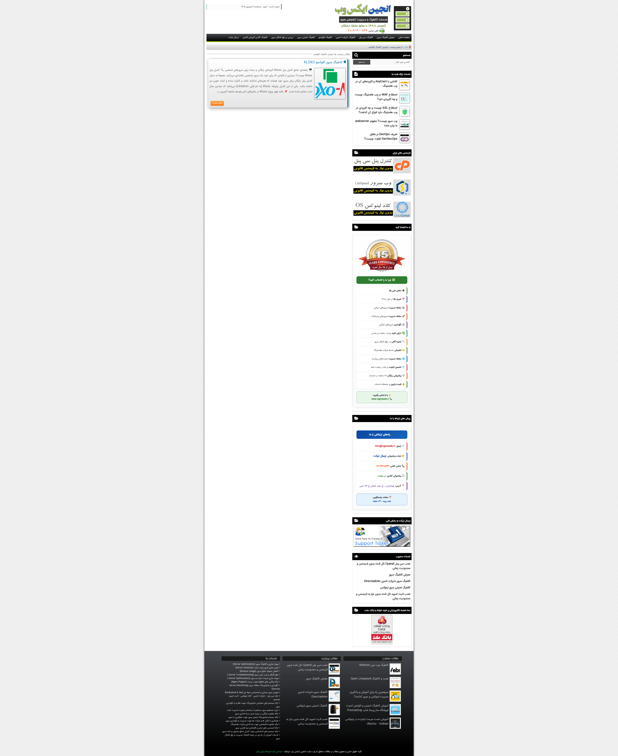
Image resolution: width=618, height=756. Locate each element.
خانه (406, 47)
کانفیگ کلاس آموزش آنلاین (255, 37)
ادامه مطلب (217, 103)
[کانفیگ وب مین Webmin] (395, 674)
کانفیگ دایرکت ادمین (345, 37)
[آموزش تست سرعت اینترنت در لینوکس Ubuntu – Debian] (395, 728)
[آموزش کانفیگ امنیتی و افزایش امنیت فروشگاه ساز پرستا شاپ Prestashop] (395, 714)
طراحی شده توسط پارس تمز (269, 752)
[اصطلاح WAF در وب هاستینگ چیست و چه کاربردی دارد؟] (404, 102)
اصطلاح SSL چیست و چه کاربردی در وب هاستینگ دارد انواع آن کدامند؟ (376, 110)
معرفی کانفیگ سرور (385, 37)
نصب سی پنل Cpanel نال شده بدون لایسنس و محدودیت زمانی (307, 667)
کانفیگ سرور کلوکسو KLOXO (323, 62)
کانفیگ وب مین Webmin (374, 665)
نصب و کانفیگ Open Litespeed (370, 678)
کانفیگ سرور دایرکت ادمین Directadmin (387, 581)
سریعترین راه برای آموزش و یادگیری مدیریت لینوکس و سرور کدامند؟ (369, 694)
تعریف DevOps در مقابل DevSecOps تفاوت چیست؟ (380, 136)
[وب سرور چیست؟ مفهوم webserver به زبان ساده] (404, 129)
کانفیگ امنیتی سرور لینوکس (395, 587)
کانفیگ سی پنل (366, 37)
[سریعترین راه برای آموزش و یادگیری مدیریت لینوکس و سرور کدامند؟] (395, 701)
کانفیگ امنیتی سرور (306, 37)
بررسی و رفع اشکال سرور (282, 37)
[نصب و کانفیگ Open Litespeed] (395, 687)
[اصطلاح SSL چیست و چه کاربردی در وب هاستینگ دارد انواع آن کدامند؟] (404, 116)
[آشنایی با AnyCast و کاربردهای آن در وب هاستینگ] (404, 89)
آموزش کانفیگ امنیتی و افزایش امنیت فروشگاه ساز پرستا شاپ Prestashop (367, 708)
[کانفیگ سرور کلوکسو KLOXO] (330, 99)
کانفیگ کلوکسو (325, 37)
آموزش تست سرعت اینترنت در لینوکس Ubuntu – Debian (367, 721)
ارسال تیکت (233, 37)
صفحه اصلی (404, 37)
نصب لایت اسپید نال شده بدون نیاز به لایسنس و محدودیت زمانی (307, 721)
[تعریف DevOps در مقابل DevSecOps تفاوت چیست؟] (404, 142)
